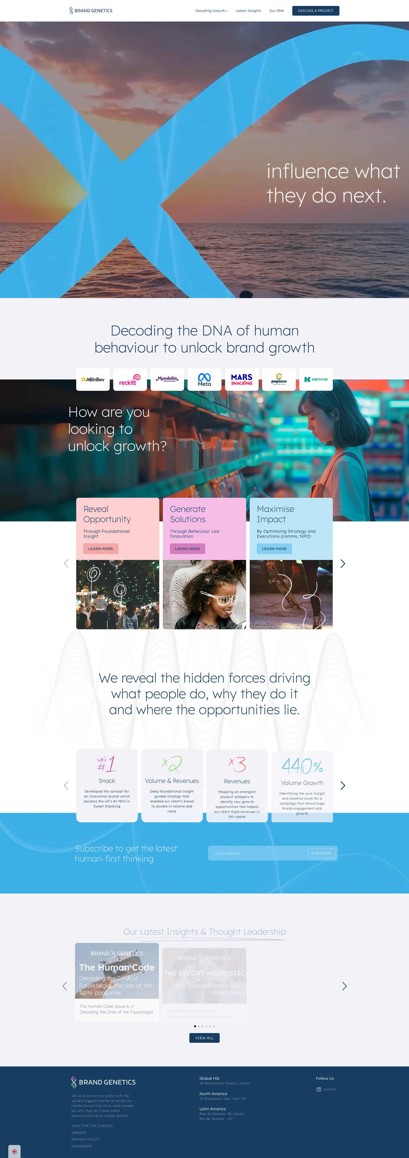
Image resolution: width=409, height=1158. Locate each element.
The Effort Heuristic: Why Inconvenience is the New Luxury (199, 1013)
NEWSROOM (81, 1146)
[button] (343, 563)
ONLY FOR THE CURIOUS (92, 1126)
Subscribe (321, 853)
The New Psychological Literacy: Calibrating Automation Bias (286, 1014)
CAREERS (79, 1132)
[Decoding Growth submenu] (227, 11)
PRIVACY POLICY (85, 1139)
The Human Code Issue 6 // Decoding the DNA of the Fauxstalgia (116, 1008)
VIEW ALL (204, 1038)
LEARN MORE (100, 548)
